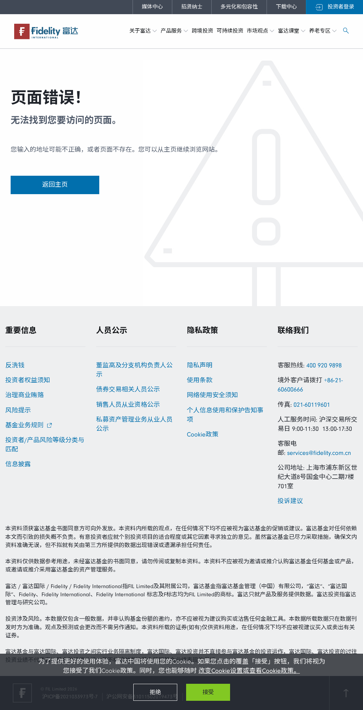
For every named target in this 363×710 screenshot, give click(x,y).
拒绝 (155, 692)
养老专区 (320, 31)
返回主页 (55, 184)
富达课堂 (289, 31)
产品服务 (172, 31)
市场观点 (258, 31)
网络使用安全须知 (212, 395)
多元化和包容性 (239, 7)
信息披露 (18, 464)
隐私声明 (199, 365)
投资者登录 (340, 7)
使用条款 (199, 380)
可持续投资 (230, 31)
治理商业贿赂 (24, 395)
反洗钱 (14, 365)
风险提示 (18, 410)
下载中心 (286, 7)
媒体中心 (152, 7)
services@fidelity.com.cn (319, 453)
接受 (208, 692)
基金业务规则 (24, 425)
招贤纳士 (191, 7)
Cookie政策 (202, 434)
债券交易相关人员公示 (128, 389)
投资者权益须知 (27, 380)
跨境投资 (202, 31)
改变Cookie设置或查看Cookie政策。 (249, 671)
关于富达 (140, 31)
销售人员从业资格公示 (128, 404)
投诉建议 (290, 501)
